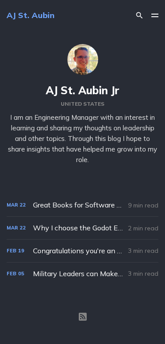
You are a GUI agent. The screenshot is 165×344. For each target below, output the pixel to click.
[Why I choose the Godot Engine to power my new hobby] (82, 228)
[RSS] (82, 316)
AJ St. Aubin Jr (82, 90)
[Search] (139, 15)
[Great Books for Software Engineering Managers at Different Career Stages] (82, 205)
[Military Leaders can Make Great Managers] (82, 274)
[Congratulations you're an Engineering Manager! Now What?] (82, 251)
